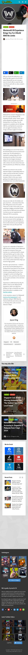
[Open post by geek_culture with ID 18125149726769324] (22, 561)
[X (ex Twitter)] (11, 609)
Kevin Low (8, 386)
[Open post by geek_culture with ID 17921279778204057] (22, 572)
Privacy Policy (9, 651)
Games (13, 369)
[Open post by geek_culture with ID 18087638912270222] (5, 572)
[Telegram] (17, 609)
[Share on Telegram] (21, 72)
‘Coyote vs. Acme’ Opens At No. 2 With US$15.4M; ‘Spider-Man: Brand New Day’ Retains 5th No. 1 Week (17, 490)
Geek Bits (6, 27)
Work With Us (15, 651)
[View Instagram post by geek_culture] (8, 565)
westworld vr (18, 344)
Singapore (6, 342)
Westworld (16, 342)
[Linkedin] (14, 609)
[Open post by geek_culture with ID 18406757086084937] (5, 561)
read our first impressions (10, 297)
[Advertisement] (14, 55)
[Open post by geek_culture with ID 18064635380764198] (14, 561)
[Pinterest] (20, 609)
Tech (16, 419)
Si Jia (7, 411)
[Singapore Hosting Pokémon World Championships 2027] (14, 378)
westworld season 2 (8, 344)
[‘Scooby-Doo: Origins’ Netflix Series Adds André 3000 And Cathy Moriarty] (8, 505)
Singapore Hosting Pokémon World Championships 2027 (17, 482)
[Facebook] (3, 609)
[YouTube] (8, 609)
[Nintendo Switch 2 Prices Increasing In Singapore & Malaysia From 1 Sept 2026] (14, 428)
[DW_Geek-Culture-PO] (14, 108)
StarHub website (7, 292)
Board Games (7, 369)
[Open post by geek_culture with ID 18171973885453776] (14, 572)
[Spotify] (23, 609)
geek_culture (5, 557)
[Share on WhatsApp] (16, 72)
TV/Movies (12, 27)
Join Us (20, 651)
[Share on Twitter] (11, 72)
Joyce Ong (7, 39)
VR (11, 342)
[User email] (14, 338)
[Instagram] (6, 609)
